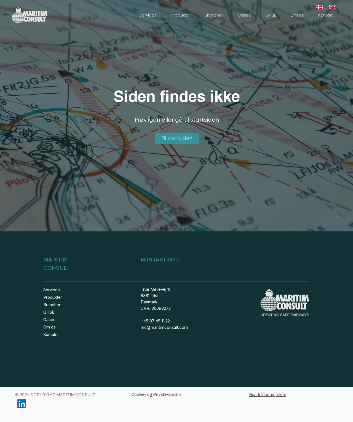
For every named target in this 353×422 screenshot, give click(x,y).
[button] (148, 15)
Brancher (51, 304)
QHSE (48, 312)
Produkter (52, 297)
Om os (49, 327)
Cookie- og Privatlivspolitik (156, 394)
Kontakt (50, 334)
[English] (333, 7)
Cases (49, 319)
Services (51, 289)
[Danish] (320, 7)
